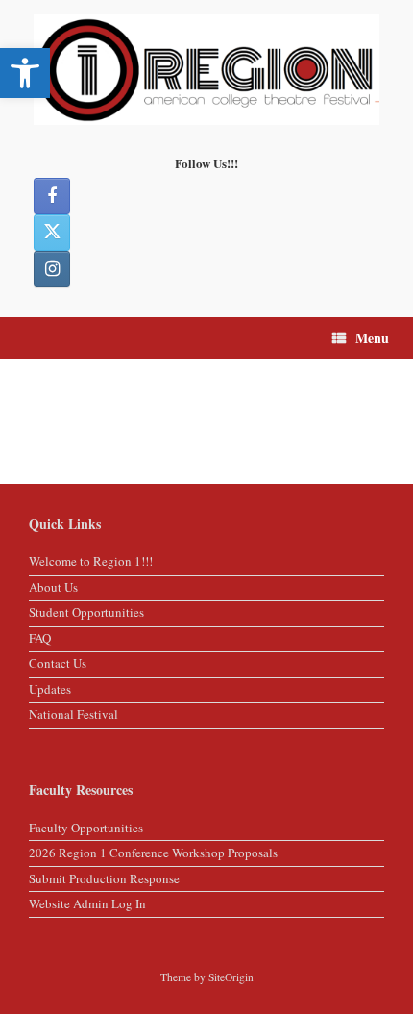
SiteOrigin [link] (231, 977)
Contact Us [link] (57, 663)
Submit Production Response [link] (104, 878)
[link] (25, 73)
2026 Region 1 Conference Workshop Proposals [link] (153, 852)
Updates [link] (50, 689)
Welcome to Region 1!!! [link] (91, 561)
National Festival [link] (73, 714)
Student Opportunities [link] (86, 612)
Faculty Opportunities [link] (86, 827)
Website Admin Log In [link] (87, 903)
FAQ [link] (40, 638)
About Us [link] (53, 587)
